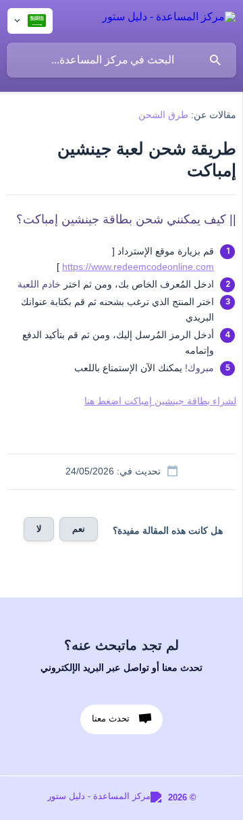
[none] (169, 19)
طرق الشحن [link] (163, 114)
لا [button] (38, 529)
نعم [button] (78, 529)
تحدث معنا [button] (111, 718)
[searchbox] (121, 60)
